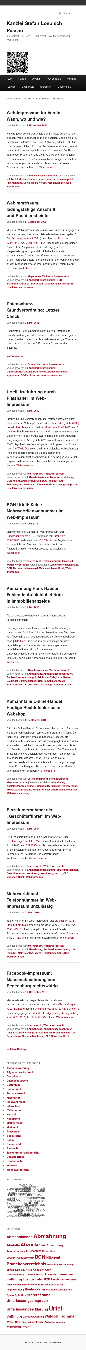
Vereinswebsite (56, 182)
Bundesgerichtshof (22, 238)
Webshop (71, 789)
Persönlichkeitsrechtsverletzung (23, 1284)
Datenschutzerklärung (19, 371)
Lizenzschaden (33, 1279)
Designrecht (14, 1085)
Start (9, 78)
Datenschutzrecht (37, 364)
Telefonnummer (52, 953)
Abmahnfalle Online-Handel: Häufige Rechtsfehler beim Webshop (35, 707)
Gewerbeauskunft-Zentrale (21, 1274)
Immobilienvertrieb (17, 684)
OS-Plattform (28, 375)
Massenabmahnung (40, 684)
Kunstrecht (13, 1118)
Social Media (30, 182)
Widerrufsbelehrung (18, 793)
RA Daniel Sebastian (52, 1284)
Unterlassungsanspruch (63, 484)
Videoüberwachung (33, 1316)
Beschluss (34, 1251)
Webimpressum (56, 789)
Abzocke (30, 1244)
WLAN (27, 1327)
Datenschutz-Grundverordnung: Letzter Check (33, 310)
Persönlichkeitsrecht (65, 1279)
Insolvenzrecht (16, 1102)
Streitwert (42, 484)
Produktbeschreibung (19, 789)
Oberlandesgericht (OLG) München (27, 841)
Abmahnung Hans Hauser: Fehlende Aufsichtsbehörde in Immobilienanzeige (35, 594)
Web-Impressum (23, 287)
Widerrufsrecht (14, 1326)
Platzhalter (29, 484)
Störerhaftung (39, 1294)
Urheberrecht (15, 1161)
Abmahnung (35, 673)
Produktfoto (39, 789)
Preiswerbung (69, 786)
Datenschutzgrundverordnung (50, 371)
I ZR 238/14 (44, 540)
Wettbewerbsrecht (53, 473)
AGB (43, 1245)
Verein (42, 182)
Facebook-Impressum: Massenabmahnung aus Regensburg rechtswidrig (32, 979)
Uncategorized (15, 1157)
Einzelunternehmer (67, 869)
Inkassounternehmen (59, 1274)
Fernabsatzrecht (58, 778)
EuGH (24, 1269)
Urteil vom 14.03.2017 (57, 427)
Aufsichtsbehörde (45, 677)
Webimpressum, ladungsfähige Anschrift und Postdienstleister (31, 209)
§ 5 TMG (18, 448)
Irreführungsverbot (51, 873)
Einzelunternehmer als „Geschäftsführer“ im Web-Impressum (34, 816)
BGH (59, 280)
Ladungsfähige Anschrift (59, 283)
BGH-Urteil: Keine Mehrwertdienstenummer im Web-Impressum (35, 510)
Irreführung (34, 481)
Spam (10, 1140)
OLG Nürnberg (53, 1036)
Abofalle (13, 1245)
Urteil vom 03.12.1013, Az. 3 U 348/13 (57, 1008)
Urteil (10, 287)
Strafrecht (13, 1148)
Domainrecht (14, 1089)
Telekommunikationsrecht (58, 561)
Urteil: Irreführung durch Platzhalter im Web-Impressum (31, 398)
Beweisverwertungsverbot (20, 1257)
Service (11, 86)
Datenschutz (64, 86)
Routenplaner (35, 1289)
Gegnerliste (28, 86)
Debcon (51, 1264)
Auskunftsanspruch (17, 1251)
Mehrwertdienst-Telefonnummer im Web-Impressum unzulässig (31, 899)
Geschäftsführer (16, 873)
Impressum (46, 86)
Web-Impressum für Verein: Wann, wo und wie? (34, 115)
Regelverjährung (15, 1289)
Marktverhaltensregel (25, 568)
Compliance (34, 175)
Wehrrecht (13, 1165)
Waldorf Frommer (60, 1316)
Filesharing (14, 1097)
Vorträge (71, 78)
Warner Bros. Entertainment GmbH (25, 1322)
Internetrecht (49, 175)
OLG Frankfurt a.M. (52, 481)
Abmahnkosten (37, 477)
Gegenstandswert (17, 481)
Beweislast (48, 1251)
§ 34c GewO (20, 641)
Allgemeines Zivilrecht (40, 276)
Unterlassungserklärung (27, 1309)
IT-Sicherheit (14, 1110)
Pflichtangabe (14, 182)
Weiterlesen (47, 167)
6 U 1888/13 (33, 845)
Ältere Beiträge (17, 1049)
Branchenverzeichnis (26, 1264)
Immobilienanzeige (54, 681)
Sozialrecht (14, 1135)
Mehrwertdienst (48, 568)
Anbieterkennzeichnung (23, 179)
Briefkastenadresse (18, 283)
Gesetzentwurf (42, 1269)
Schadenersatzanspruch (59, 1289)
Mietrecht (12, 1127)
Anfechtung (54, 1245)
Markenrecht (14, 1123)
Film (30, 1269)
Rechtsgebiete (53, 78)
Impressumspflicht (63, 179)
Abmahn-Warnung (37, 670)
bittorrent (53, 1257)
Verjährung (14, 1316)
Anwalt (36, 78)
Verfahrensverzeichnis (50, 375)
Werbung (61, 1322)
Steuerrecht (14, 1144)
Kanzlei (22, 78)
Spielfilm (20, 1295)
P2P (47, 1279)
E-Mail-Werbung (65, 1264)
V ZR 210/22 (33, 243)
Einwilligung (13, 1269)
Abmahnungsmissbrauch (57, 673)
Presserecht (14, 1131)
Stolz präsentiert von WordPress (43, 1342)
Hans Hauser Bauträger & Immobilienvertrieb (39, 679)
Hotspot (40, 1274)
